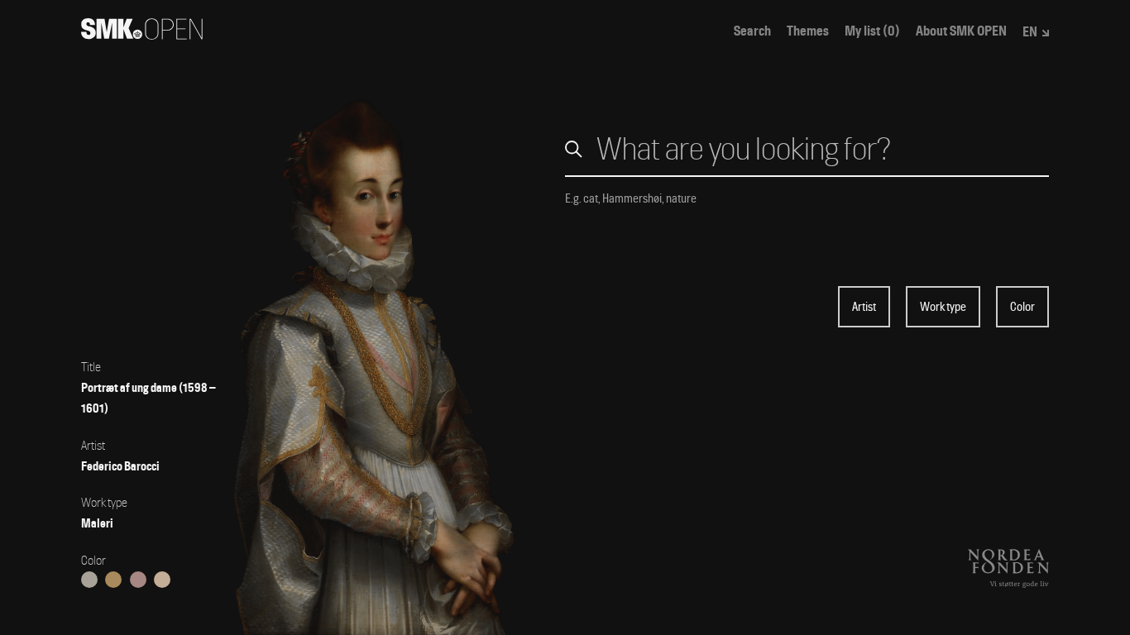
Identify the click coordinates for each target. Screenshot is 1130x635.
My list (872, 31)
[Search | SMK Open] (142, 34)
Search (752, 31)
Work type (943, 306)
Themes (808, 31)
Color (1022, 306)
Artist (864, 306)
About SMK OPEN (961, 31)
